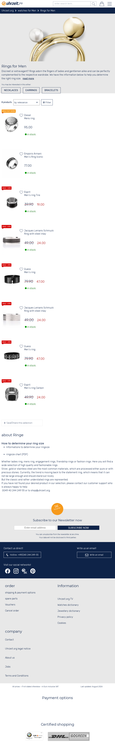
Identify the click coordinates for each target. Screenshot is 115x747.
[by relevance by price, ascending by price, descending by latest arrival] (26, 102)
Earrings (31, 90)
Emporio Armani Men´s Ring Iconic (33, 155)
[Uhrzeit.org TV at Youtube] (24, 571)
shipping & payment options (20, 592)
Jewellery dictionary (69, 611)
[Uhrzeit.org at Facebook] (8, 571)
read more (28, 78)
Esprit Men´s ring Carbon (34, 386)
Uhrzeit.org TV (65, 599)
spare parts (11, 598)
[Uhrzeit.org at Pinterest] (33, 571)
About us (10, 657)
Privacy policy (65, 617)
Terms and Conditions (16, 675)
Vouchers (10, 604)
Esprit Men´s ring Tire (32, 194)
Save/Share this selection (19, 423)
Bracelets (51, 90)
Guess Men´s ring (29, 271)
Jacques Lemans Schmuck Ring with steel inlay (39, 232)
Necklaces (11, 90)
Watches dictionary (68, 605)
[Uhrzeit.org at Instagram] (16, 571)
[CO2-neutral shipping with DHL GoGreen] (69, 736)
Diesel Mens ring (29, 117)
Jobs (7, 666)
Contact (9, 639)
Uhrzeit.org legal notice (18, 648)
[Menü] (41, 733)
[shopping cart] (101, 4)
